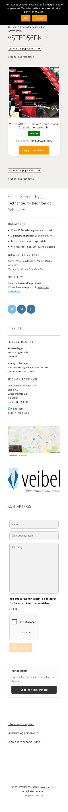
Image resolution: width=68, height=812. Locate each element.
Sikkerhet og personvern (23, 733)
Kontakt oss (20, 647)
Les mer (40, 18)
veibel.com (17, 408)
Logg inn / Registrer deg (34, 689)
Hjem (14, 27)
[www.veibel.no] (31, 309)
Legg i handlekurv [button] (34, 150)
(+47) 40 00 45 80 (20, 412)
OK (15, 609)
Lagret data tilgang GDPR (24, 742)
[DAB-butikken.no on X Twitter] (12, 309)
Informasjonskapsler (21, 724)
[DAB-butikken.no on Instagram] (21, 309)
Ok (25, 18)
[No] (63, 12)
